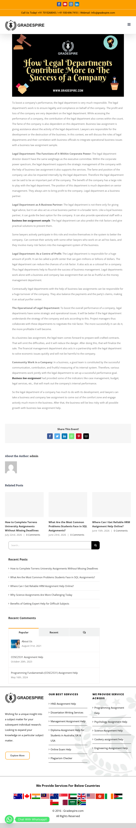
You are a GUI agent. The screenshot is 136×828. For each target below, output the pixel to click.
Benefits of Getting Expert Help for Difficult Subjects (39, 603)
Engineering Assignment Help (111, 748)
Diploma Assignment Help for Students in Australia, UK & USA (67, 735)
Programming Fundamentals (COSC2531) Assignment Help (44, 672)
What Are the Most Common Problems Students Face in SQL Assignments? (68, 504)
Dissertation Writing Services (67, 712)
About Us (27, 641)
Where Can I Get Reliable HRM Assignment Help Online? (111, 504)
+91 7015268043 (47, 12)
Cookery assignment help (108, 739)
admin (34, 456)
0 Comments (33, 534)
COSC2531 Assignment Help (27, 657)
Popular (24, 632)
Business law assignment (26, 378)
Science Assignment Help (108, 730)
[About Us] (15, 642)
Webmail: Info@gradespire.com (97, 12)
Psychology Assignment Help (110, 721)
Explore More (17, 755)
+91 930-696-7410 (68, 12)
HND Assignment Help (63, 703)
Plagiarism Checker (61, 758)
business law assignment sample (31, 220)
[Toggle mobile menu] (129, 24)
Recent (54, 632)
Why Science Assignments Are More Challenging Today (41, 594)
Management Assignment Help (68, 721)
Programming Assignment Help (109, 710)
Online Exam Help (61, 749)
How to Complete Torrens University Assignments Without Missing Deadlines (24, 504)
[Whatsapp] (9, 819)
